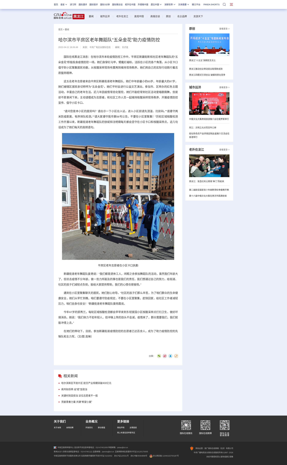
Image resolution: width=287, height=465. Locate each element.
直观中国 (139, 16)
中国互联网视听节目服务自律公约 (67, 456)
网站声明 (120, 428)
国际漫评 (83, 4)
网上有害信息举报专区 (126, 433)
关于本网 (57, 428)
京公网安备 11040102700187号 (165, 456)
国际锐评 (93, 4)
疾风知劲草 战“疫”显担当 (74, 389)
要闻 (91, 16)
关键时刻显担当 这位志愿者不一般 (79, 395)
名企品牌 (182, 16)
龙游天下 (198, 16)
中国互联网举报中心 (66, 447)
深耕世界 (168, 4)
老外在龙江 (122, 16)
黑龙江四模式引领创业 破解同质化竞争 (207, 75)
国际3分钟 (105, 4)
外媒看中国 (143, 4)
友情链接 (133, 428)
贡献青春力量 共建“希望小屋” (76, 402)
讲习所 (73, 4)
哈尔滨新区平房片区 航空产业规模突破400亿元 (86, 383)
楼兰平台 (196, 4)
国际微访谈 (117, 4)
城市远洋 (105, 16)
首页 (56, 4)
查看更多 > (224, 28)
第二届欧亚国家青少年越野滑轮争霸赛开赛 (209, 190)
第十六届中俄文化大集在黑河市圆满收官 (208, 196)
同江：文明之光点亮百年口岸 (202, 127)
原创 (168, 16)
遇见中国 (155, 4)
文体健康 (182, 4)
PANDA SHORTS (211, 4)
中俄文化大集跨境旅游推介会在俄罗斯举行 (209, 119)
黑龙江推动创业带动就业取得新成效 (206, 69)
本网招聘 (69, 428)
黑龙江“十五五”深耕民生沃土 (202, 60)
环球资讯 (89, 428)
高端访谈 (155, 16)
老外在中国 (130, 4)
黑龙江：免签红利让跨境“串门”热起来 (206, 181)
